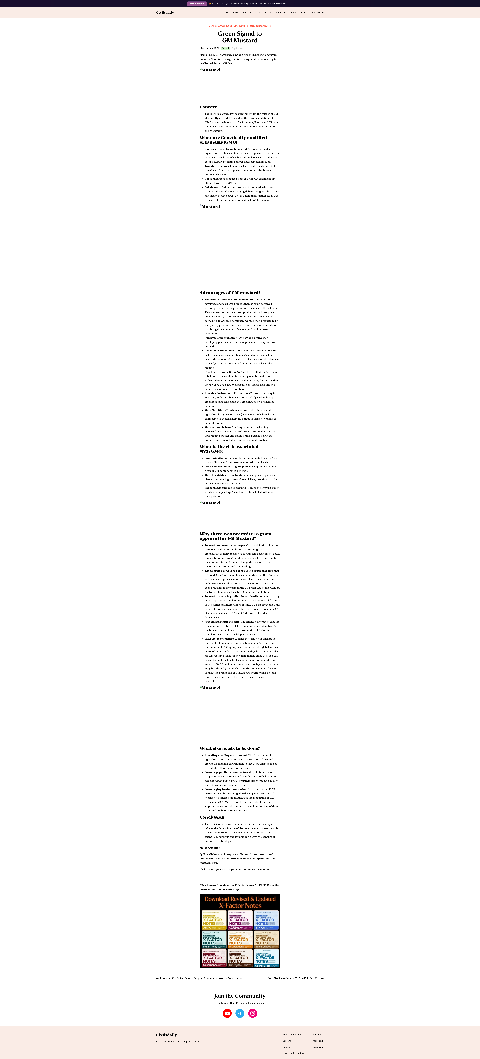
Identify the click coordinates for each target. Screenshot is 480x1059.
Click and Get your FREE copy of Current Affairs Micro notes (235, 869)
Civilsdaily (165, 12)
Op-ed (225, 48)
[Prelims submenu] (285, 12)
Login (320, 12)
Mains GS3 (206, 54)
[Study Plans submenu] (272, 12)
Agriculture (238, 48)
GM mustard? (246, 292)
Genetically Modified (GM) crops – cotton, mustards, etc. (240, 25)
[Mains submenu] (295, 12)
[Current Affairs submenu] (316, 12)
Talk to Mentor (197, 3)
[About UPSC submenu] (255, 12)
